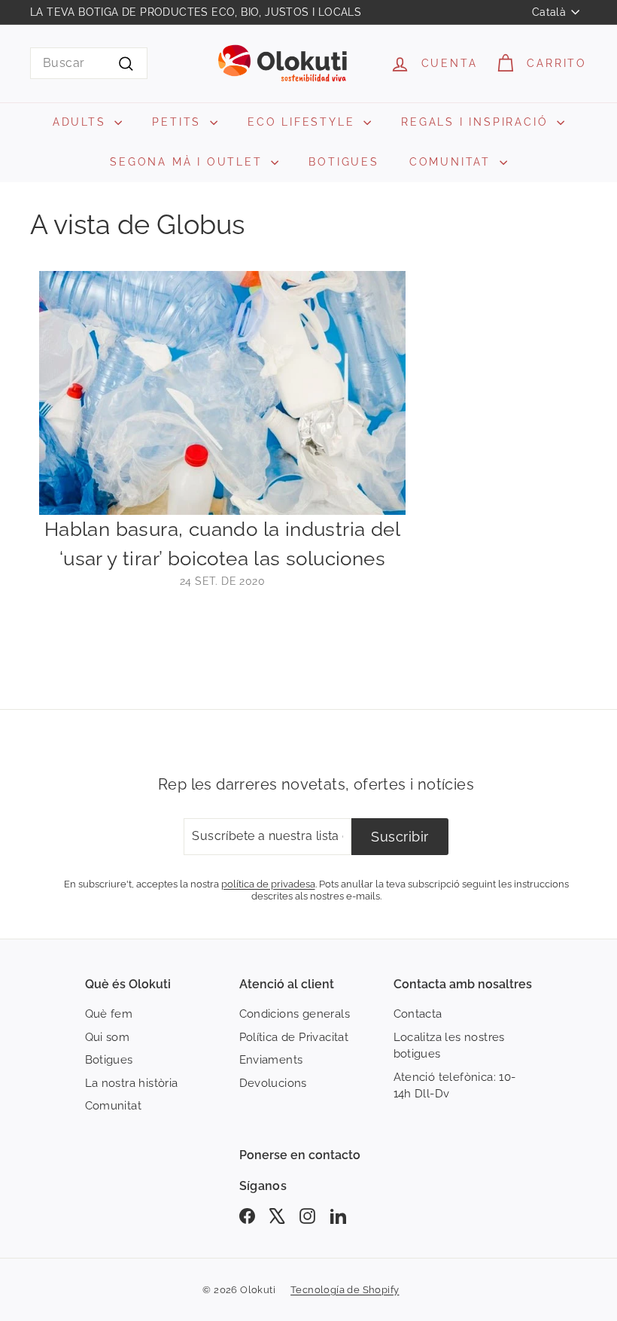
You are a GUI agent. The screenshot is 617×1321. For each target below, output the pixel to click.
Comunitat (113, 1106)
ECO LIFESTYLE (304, 122)
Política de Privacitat (294, 1037)
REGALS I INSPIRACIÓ (477, 122)
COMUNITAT (452, 162)
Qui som (107, 1037)
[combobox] (88, 63)
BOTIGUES (343, 162)
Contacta (418, 1014)
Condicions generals (295, 1014)
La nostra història (131, 1083)
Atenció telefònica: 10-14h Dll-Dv (455, 1085)
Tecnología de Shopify (344, 1289)
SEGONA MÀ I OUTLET (188, 162)
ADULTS (82, 122)
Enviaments (271, 1060)
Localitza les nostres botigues (449, 1045)
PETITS (179, 122)
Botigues (109, 1060)
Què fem (109, 1014)
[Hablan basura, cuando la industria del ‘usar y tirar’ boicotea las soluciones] (222, 393)
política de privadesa (268, 884)
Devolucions (273, 1083)
